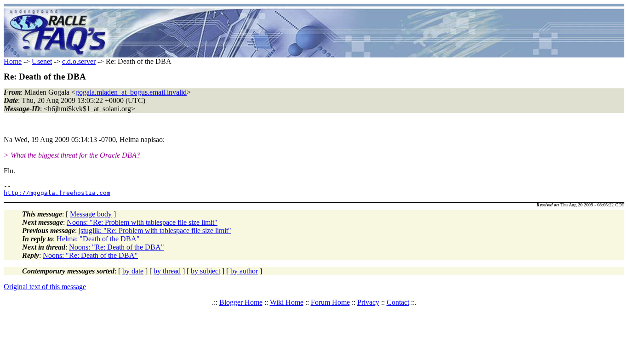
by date (132, 271)
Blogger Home (241, 302)
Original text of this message (45, 286)
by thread (167, 271)
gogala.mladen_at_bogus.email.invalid (131, 92)
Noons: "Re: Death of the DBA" (116, 247)
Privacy (368, 302)
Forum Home (330, 302)
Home (13, 61)
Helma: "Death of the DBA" (98, 239)
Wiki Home (286, 302)
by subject (205, 271)
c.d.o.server (79, 61)
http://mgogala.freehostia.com (57, 192)
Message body (91, 214)
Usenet (42, 61)
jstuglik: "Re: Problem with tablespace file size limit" (155, 230)
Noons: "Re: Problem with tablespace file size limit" (142, 222)
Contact (398, 302)
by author (244, 271)
